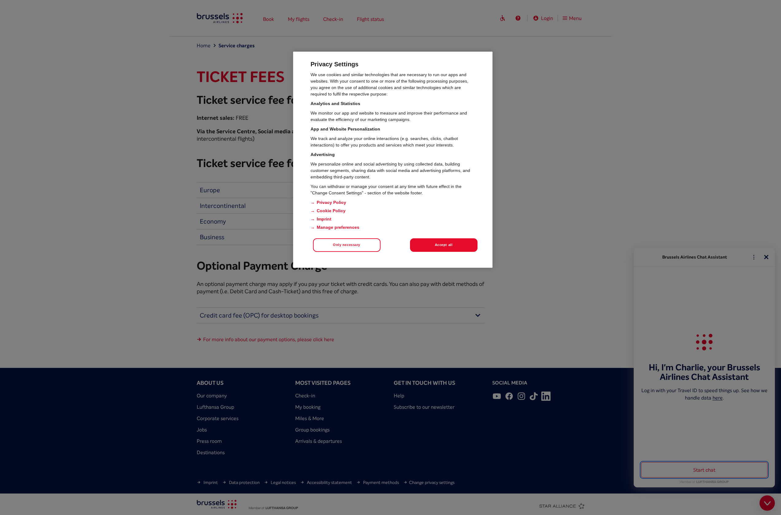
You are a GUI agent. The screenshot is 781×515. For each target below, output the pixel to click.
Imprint (324, 219)
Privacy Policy (331, 202)
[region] (393, 160)
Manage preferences (338, 227)
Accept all (444, 245)
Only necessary (346, 245)
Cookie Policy (331, 210)
